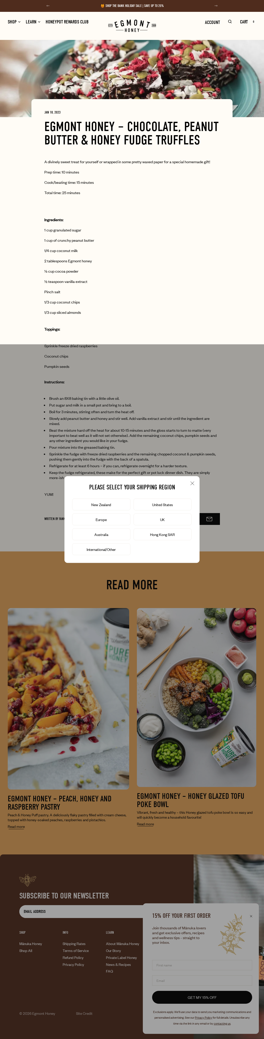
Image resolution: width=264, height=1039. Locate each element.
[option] (163, 519)
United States (162, 504)
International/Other (101, 549)
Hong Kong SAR (162, 534)
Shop (12, 22)
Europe (101, 519)
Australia (101, 534)
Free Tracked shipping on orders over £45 (135, 8)
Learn (31, 22)
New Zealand (101, 504)
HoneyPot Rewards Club (67, 22)
